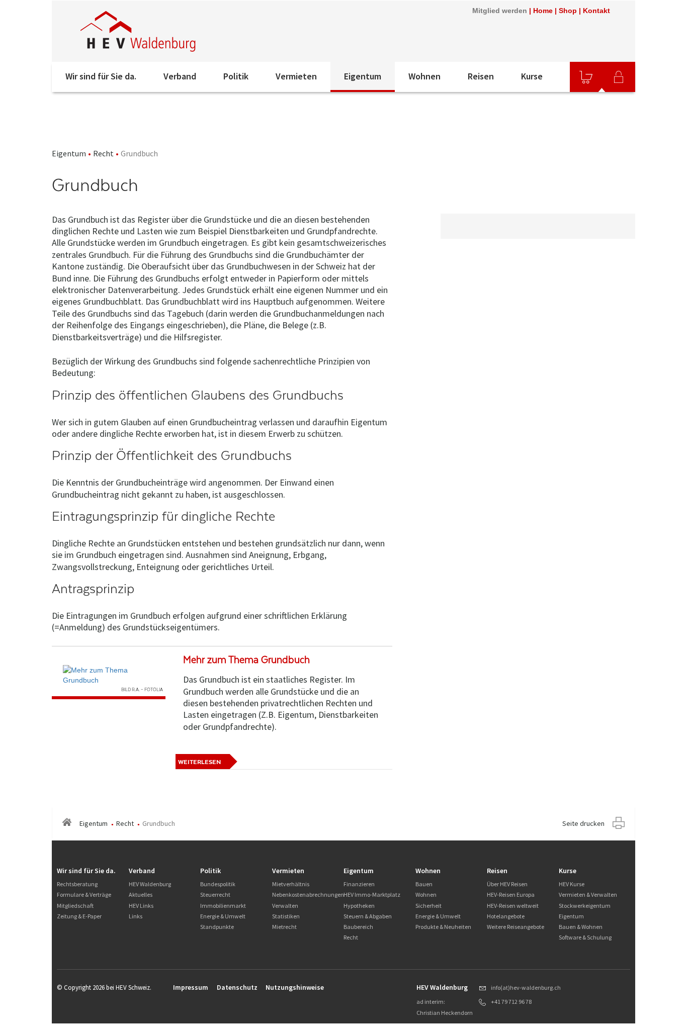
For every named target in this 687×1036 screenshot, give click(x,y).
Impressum (190, 987)
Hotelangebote (506, 916)
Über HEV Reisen (507, 884)
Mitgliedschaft (75, 905)
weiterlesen (199, 762)
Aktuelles (140, 894)
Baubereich (358, 926)
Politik (235, 76)
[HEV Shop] (586, 77)
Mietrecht (284, 926)
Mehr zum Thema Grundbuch (246, 660)
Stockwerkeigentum (585, 905)
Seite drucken (583, 823)
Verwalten (285, 905)
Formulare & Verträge (84, 894)
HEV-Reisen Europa (511, 894)
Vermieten (296, 76)
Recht (103, 153)
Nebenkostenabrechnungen (308, 894)
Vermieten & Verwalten (588, 894)
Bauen (424, 884)
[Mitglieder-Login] (618, 77)
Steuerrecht (215, 894)
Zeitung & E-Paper (79, 916)
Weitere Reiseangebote (515, 926)
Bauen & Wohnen (581, 926)
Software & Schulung (585, 937)
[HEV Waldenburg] (187, 31)
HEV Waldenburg (150, 884)
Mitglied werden (499, 11)
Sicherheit (428, 905)
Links (135, 916)
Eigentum (362, 76)
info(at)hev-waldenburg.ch (526, 987)
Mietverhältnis (290, 884)
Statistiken (286, 916)
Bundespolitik (217, 884)
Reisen (481, 76)
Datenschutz (237, 987)
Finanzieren (359, 884)
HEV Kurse (571, 884)
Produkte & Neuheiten (443, 926)
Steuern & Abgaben (367, 916)
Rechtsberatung (77, 884)
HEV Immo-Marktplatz (371, 894)
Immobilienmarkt (223, 905)
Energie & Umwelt (222, 916)
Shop (568, 11)
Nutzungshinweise (295, 987)
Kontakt (596, 11)
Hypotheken (359, 905)
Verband (179, 76)
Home (543, 11)
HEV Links (141, 905)
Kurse (532, 76)
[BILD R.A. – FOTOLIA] (108, 675)
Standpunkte (217, 926)
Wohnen (424, 76)
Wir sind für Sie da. (100, 76)
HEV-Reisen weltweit (513, 905)
